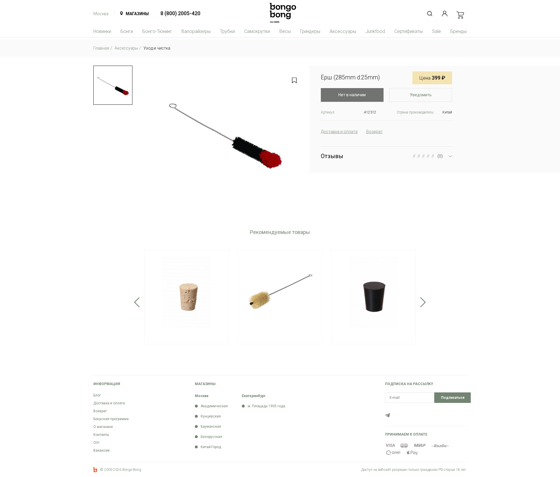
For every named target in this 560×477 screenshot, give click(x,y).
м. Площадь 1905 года (266, 406)
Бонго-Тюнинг (157, 31)
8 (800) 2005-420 (180, 13)
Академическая (214, 406)
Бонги (126, 31)
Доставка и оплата (109, 403)
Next (423, 302)
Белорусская (211, 437)
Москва (100, 13)
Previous (137, 302)
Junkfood (375, 31)
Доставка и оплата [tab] (339, 131)
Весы (285, 31)
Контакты (101, 435)
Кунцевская (211, 416)
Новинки (102, 31)
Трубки (227, 31)
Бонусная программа (111, 419)
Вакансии (101, 450)
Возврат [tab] (374, 131)
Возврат (100, 411)
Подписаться (452, 398)
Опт (96, 443)
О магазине (103, 427)
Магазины (137, 13)
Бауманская (211, 426)
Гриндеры (310, 31)
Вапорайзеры (196, 31)
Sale (436, 31)
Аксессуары (343, 31)
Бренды (458, 31)
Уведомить (421, 94)
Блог (97, 395)
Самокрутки (257, 31)
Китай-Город (211, 447)
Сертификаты (408, 31)
